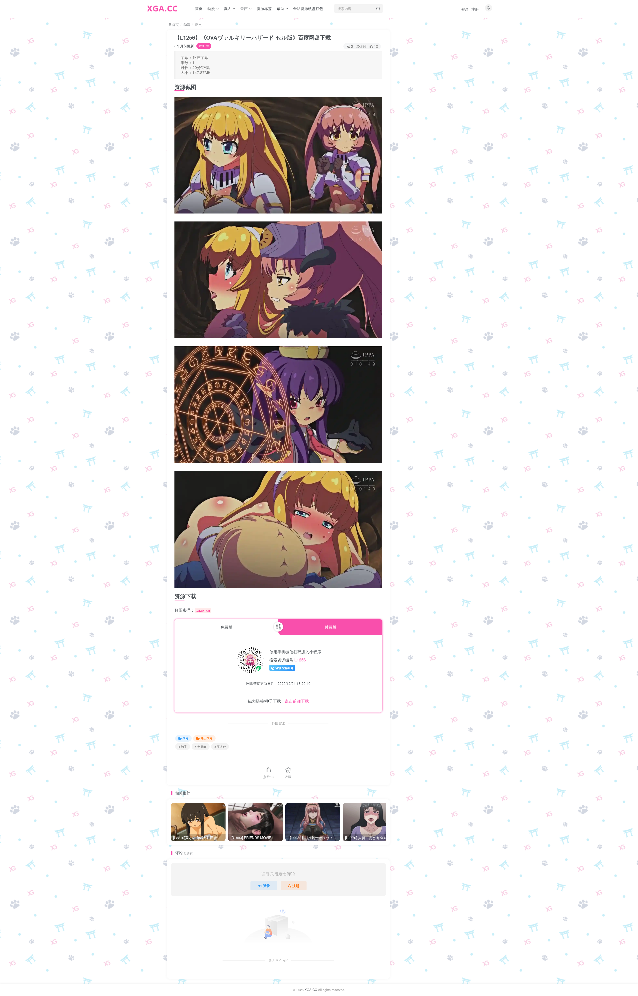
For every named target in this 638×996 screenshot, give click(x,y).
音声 (244, 8)
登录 (465, 9)
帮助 (280, 8)
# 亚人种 (220, 746)
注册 (475, 9)
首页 (198, 8)
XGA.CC (311, 989)
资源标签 (264, 8)
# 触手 (182, 746)
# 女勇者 (200, 746)
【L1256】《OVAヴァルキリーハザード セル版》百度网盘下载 (252, 37)
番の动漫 (206, 738)
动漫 (211, 8)
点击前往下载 (297, 701)
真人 (227, 8)
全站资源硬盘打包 (308, 8)
